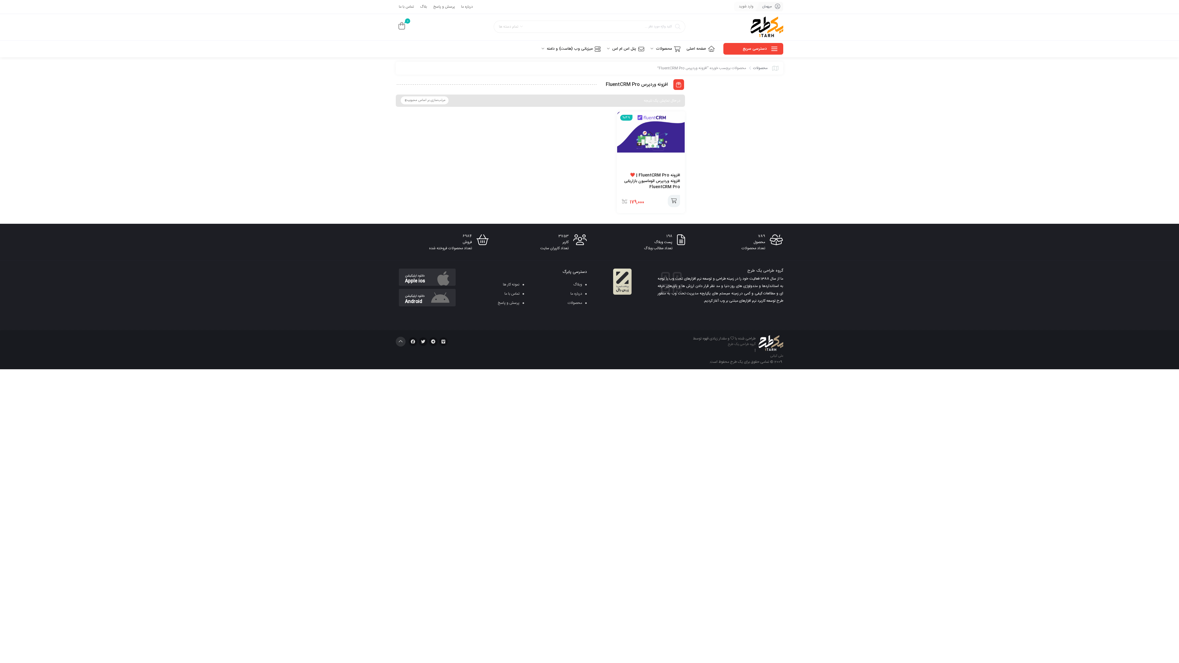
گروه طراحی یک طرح (742, 344)
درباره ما (467, 7)
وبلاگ (577, 284)
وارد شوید (746, 6)
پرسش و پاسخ (444, 7)
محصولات (760, 68)
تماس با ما (406, 7)
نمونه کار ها (511, 284)
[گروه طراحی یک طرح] (767, 27)
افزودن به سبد (674, 201)
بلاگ (423, 7)
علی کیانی (776, 356)
